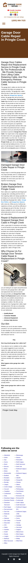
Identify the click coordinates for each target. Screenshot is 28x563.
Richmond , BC (20, 495)
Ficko (5, 516)
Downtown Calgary (9, 498)
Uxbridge (18, 525)
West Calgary (19, 534)
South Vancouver (20, 504)
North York (19, 466)
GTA (5, 525)
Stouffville (18, 516)
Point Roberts (19, 491)
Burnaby (6, 482)
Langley (6, 536)
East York (6, 511)
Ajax (5, 459)
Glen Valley (7, 520)
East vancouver (8, 509)
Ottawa (18, 484)
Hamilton (6, 529)
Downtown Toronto (9, 500)
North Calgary (20, 462)
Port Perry (19, 493)
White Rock (19, 540)
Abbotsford (7, 455)
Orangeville (19, 480)
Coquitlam (7, 491)
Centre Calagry (8, 486)
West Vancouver (20, 536)
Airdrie (6, 457)
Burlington (7, 480)
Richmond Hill (20, 498)
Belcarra (6, 466)
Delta (5, 495)
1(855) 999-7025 (18, 20)
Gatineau (6, 518)
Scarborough (19, 500)
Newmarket (19, 459)
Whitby (18, 538)
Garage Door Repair (18, 554)
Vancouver (19, 527)
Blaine (6, 468)
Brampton (6, 477)
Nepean (18, 457)
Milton (5, 543)
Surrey (18, 518)
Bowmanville (7, 473)
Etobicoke (6, 513)
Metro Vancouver (8, 540)
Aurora (6, 462)
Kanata (6, 534)
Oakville (18, 477)
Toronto (18, 522)
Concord (6, 489)
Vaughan (18, 529)
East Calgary (7, 507)
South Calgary (20, 502)
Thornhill (18, 520)
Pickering (18, 486)
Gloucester (7, 522)
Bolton (6, 471)
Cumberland (7, 493)
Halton (6, 527)
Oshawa (18, 482)
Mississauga (19, 455)
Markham (6, 538)
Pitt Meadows (19, 489)
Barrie (5, 464)
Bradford (6, 475)
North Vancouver (20, 464)
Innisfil (6, 531)
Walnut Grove (19, 531)
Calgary (6, 484)
